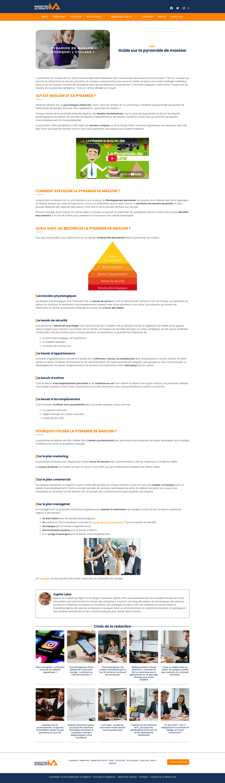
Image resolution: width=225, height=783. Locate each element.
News (45, 16)
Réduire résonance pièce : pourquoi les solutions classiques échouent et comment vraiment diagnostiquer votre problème (81, 731)
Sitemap (143, 777)
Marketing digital (121, 16)
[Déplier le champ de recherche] (188, 8)
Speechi (112, 763)
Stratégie (75, 16)
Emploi (162, 16)
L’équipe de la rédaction (163, 777)
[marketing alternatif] (47, 8)
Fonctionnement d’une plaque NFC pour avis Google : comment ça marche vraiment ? (81, 671)
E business (147, 16)
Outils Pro (177, 16)
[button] (104, 17)
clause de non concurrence (107, 522)
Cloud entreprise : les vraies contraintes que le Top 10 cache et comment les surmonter (112, 671)
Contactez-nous (178, 762)
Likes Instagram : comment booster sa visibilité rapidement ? (50, 670)
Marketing (59, 16)
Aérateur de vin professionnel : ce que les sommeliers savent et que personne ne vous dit (50, 729)
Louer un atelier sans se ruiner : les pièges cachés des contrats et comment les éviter (175, 671)
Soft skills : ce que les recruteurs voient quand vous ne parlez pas (112, 727)
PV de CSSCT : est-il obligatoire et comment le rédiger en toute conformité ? (175, 729)
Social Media (94, 16)
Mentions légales (127, 777)
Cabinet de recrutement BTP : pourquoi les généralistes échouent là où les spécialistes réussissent (144, 730)
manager (44, 578)
